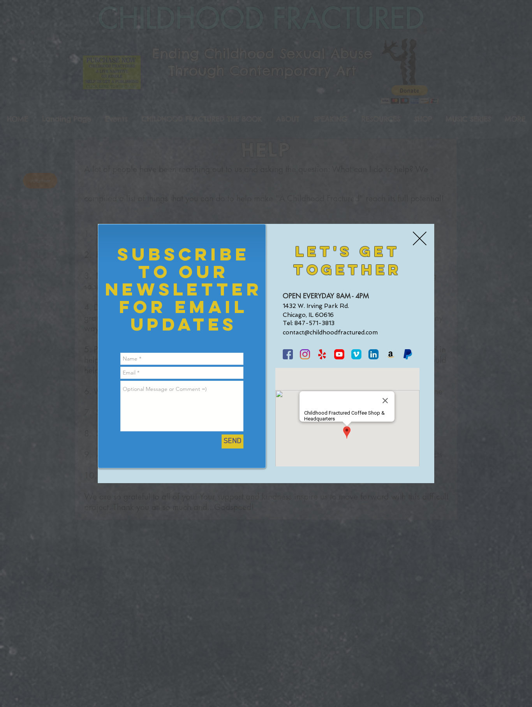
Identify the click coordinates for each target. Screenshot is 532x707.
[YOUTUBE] (339, 354)
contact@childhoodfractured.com (330, 332)
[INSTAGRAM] (305, 354)
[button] (419, 238)
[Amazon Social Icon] (391, 354)
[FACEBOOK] (288, 354)
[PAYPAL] (408, 354)
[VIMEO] (356, 354)
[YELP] (322, 354)
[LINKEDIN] (373, 354)
